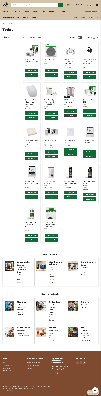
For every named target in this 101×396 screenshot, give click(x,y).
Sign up (29, 368)
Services (25, 17)
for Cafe (19, 305)
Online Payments (33, 365)
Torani (19, 279)
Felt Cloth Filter (69, 141)
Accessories (53, 317)
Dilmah (19, 272)
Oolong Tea (85, 335)
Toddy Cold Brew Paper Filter (50, 182)
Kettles (51, 312)
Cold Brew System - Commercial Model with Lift (51, 102)
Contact (34, 17)
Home (4, 24)
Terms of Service (45, 386)
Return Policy (35, 386)
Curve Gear (84, 267)
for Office (20, 312)
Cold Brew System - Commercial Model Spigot (89, 61)
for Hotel (20, 310)
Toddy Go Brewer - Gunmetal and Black (89, 183)
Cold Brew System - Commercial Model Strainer (31, 102)
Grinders (17, 12)
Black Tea (84, 331)
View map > (55, 373)
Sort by (25, 37)
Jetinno (51, 277)
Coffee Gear (53, 12)
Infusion (83, 338)
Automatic (84, 305)
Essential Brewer (50, 141)
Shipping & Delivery (9, 371)
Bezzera (51, 272)
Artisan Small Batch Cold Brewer (31, 60)
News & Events (79, 17)
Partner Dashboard (33, 362)
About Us (5, 386)
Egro (50, 274)
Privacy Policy (25, 386)
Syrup (51, 335)
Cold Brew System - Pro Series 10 (70, 101)
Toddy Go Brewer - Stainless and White (31, 224)
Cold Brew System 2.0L (89, 101)
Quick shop (32, 70)
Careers (4, 374)
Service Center (93, 17)
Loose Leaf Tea (86, 340)
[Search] (60, 5)
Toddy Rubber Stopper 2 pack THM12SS (49, 224)
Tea (43, 12)
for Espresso (21, 331)
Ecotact (83, 272)
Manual (83, 307)
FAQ (3, 362)
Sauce (51, 338)
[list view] (97, 37)
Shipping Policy (14, 386)
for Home (20, 314)
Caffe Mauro (21, 265)
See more (20, 282)
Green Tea (84, 333)
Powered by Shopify (8, 390)
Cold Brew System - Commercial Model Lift (70, 61)
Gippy (19, 274)
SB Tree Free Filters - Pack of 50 (31, 182)
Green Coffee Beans (23, 335)
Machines (6, 12)
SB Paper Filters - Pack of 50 (89, 142)
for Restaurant (21, 307)
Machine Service (7, 368)
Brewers (52, 307)
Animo (51, 267)
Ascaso (51, 269)
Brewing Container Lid (51, 60)
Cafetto (83, 265)
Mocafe (19, 277)
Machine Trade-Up (92, 12)
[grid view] (94, 37)
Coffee (26, 12)
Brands (65, 12)
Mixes (51, 333)
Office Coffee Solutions (10, 17)
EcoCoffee (84, 270)
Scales (51, 314)
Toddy (27, 63)
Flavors (36, 12)
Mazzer (51, 279)
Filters (51, 310)
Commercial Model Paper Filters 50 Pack (31, 143)
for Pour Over (21, 333)
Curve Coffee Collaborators (21, 268)
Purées (51, 340)
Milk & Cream (53, 331)
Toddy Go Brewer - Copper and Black (70, 182)
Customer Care (7, 365)
